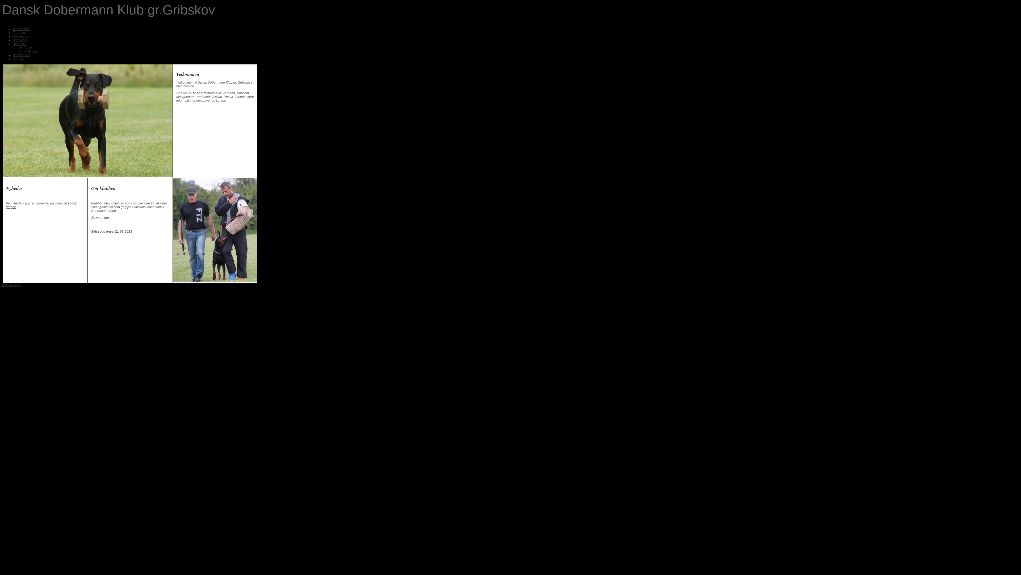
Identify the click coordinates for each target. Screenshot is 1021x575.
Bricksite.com (11, 285)
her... (107, 218)
